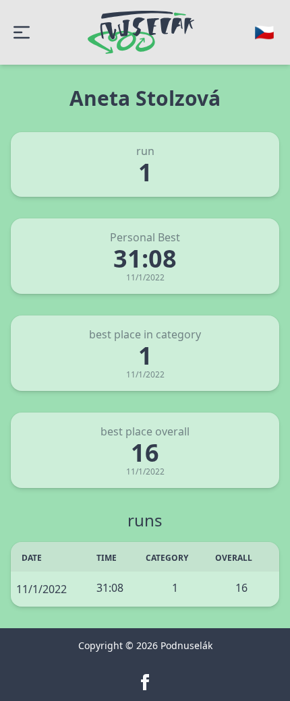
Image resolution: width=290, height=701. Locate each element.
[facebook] (145, 682)
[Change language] (264, 32)
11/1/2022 (41, 589)
